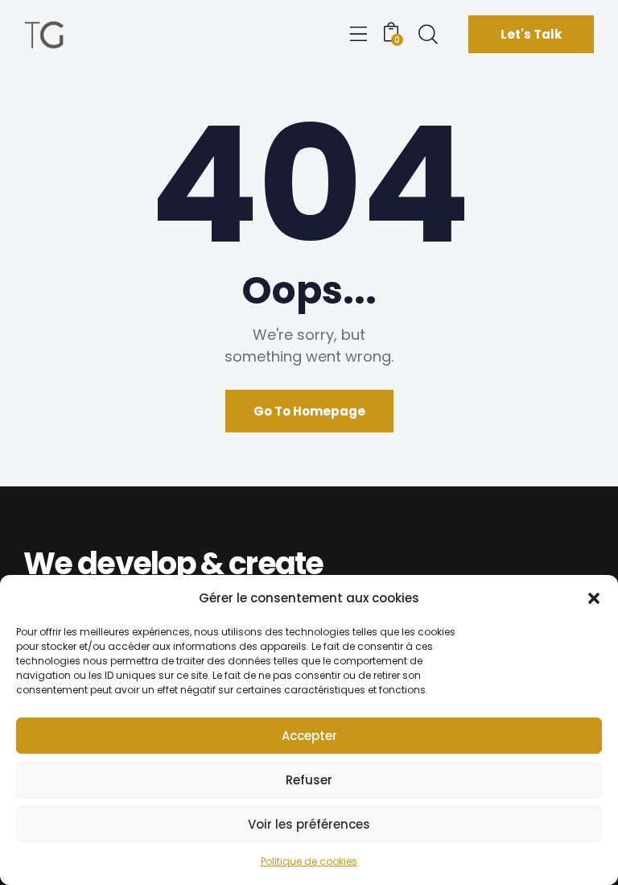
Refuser (309, 779)
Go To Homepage (309, 411)
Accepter (309, 735)
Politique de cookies (309, 861)
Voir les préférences (309, 824)
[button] (594, 598)
